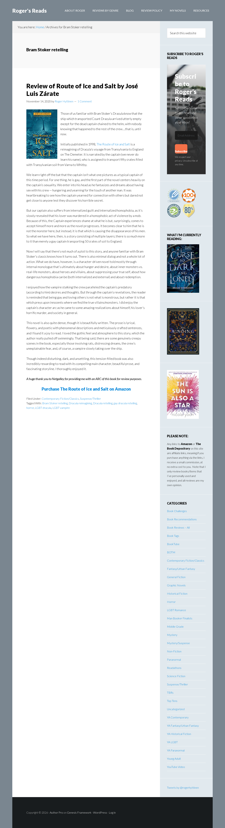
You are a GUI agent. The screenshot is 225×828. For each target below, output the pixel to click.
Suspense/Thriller (90, 398)
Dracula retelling (102, 403)
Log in (112, 812)
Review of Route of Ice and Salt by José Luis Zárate (82, 89)
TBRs (170, 692)
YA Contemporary (178, 717)
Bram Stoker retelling (55, 403)
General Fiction (176, 577)
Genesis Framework (79, 812)
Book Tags (173, 535)
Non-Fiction (174, 651)
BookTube (173, 544)
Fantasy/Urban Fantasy (181, 568)
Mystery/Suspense (178, 643)
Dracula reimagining (80, 403)
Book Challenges (177, 511)
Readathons (174, 667)
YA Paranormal (176, 750)
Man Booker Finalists (179, 618)
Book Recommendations (182, 519)
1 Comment (85, 101)
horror (30, 407)
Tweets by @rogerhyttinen (183, 787)
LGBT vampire (61, 407)
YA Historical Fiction (179, 733)
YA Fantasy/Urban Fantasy (183, 725)
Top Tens (172, 700)
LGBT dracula (43, 407)
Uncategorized (176, 709)
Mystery (172, 634)
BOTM (171, 552)
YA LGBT (172, 742)
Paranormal (174, 659)
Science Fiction (176, 676)
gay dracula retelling (125, 403)
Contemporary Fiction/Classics (60, 398)
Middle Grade (175, 626)
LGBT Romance (176, 610)
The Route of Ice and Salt (113, 144)
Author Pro (56, 812)
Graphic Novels (176, 585)
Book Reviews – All (178, 527)
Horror (171, 601)
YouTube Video (176, 766)
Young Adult (174, 758)
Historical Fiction (177, 593)
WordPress (100, 812)
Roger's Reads (29, 10)
